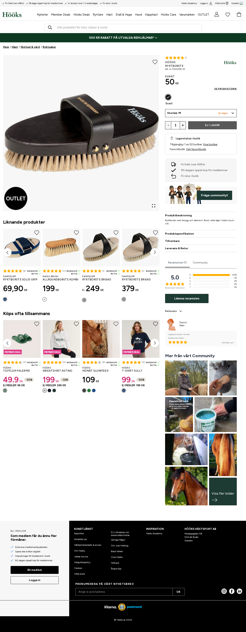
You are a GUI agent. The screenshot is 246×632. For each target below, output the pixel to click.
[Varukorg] (239, 14)
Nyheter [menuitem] (42, 14)
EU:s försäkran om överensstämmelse (120, 533)
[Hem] (18, 14)
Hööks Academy (154, 533)
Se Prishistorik (225, 88)
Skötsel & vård (30, 47)
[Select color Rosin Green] (54, 390)
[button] (201, 113)
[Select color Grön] (5, 390)
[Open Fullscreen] (153, 206)
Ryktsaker (49, 47)
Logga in (204, 3)
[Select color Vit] (45, 390)
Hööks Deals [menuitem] (81, 14)
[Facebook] (231, 591)
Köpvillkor (79, 533)
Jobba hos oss (81, 556)
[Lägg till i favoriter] (155, 61)
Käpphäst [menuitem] (151, 14)
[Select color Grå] (84, 300)
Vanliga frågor (118, 539)
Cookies (78, 568)
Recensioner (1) (177, 262)
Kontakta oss (80, 539)
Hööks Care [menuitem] (168, 14)
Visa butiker (210, 144)
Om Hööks (79, 550)
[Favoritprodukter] (228, 14)
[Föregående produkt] (7, 252)
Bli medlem (34, 570)
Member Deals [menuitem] (60, 14)
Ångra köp (116, 568)
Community (200, 262)
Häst (15, 47)
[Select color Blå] (94, 390)
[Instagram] (224, 591)
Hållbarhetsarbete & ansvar (87, 545)
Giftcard (115, 563)
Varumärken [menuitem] (187, 14)
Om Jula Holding (119, 545)
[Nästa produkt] (154, 252)
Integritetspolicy (82, 562)
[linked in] (239, 591)
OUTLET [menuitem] (203, 14)
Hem (6, 47)
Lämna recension (186, 298)
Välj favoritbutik (196, 149)
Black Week (117, 551)
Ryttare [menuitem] (98, 14)
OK (178, 592)
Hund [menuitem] (138, 14)
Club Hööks (117, 557)
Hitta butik (220, 3)
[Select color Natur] (45, 299)
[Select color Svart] (84, 390)
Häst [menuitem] (109, 14)
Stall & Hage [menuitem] (124, 14)
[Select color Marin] (5, 299)
